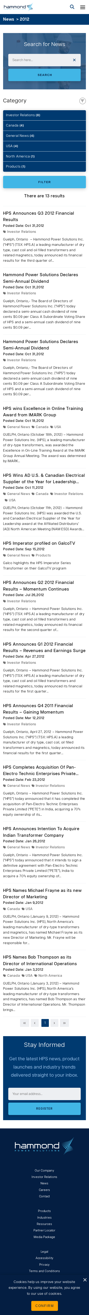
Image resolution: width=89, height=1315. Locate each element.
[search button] (72, 7)
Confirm (44, 1306)
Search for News (44, 44)
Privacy (44, 1264)
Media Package (44, 1237)
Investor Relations (23, 115)
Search (45, 75)
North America (20, 156)
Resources (44, 1224)
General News (20, 135)
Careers (44, 1190)
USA (12, 146)
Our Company (44, 1170)
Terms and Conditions (44, 1271)
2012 (24, 19)
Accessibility (44, 1258)
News (8, 19)
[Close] (85, 1280)
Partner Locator (44, 1230)
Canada (15, 125)
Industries (44, 1217)
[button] (83, 7)
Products (15, 166)
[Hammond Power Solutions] (18, 7)
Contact (44, 1196)
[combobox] (44, 60)
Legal (44, 1251)
